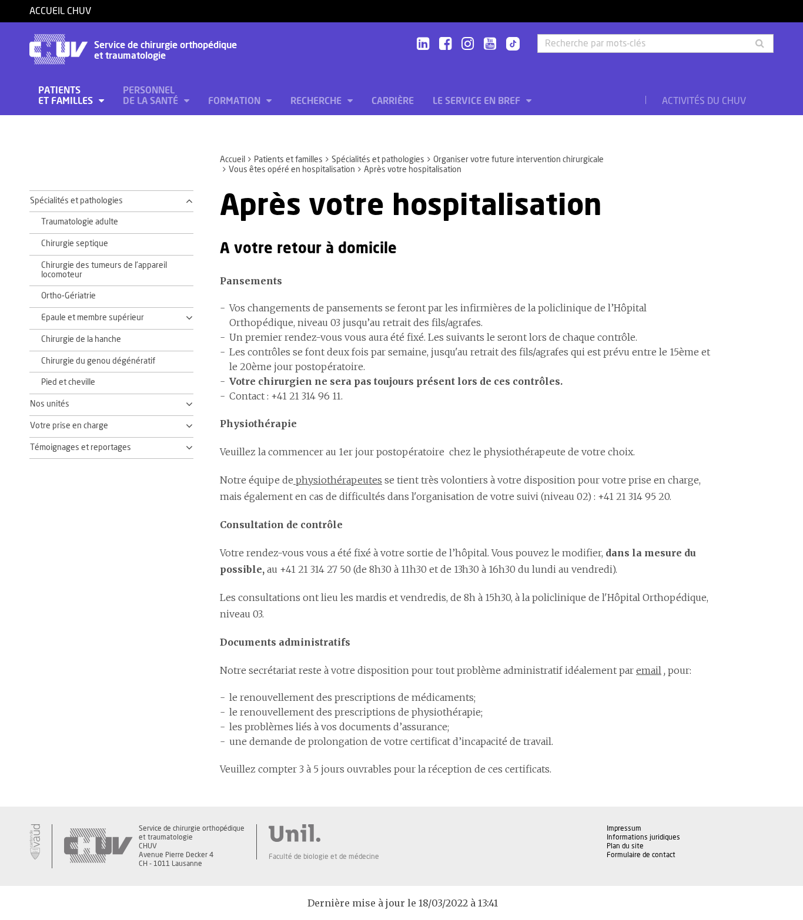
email (648, 670)
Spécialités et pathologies (378, 160)
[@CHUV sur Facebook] (445, 44)
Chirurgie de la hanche (81, 339)
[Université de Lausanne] (324, 833)
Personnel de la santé (151, 96)
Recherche (317, 101)
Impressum (624, 828)
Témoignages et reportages (80, 448)
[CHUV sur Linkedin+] (423, 44)
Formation (235, 101)
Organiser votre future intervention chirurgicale (518, 160)
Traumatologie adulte (79, 222)
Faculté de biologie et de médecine (324, 856)
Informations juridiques (643, 837)
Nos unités (49, 404)
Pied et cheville (68, 382)
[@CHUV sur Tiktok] (509, 44)
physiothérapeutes (337, 480)
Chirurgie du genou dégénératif (98, 361)
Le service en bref (478, 101)
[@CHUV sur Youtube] (490, 44)
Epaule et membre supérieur (92, 318)
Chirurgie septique (74, 244)
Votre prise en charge (69, 426)
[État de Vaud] (34, 841)
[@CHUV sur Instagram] (467, 44)
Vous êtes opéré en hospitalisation (292, 170)
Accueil (232, 160)
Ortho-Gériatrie (68, 296)
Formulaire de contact (641, 854)
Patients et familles (66, 96)
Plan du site (625, 846)
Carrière (393, 101)
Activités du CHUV (704, 101)
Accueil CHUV (60, 11)
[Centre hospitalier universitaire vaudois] (98, 846)
